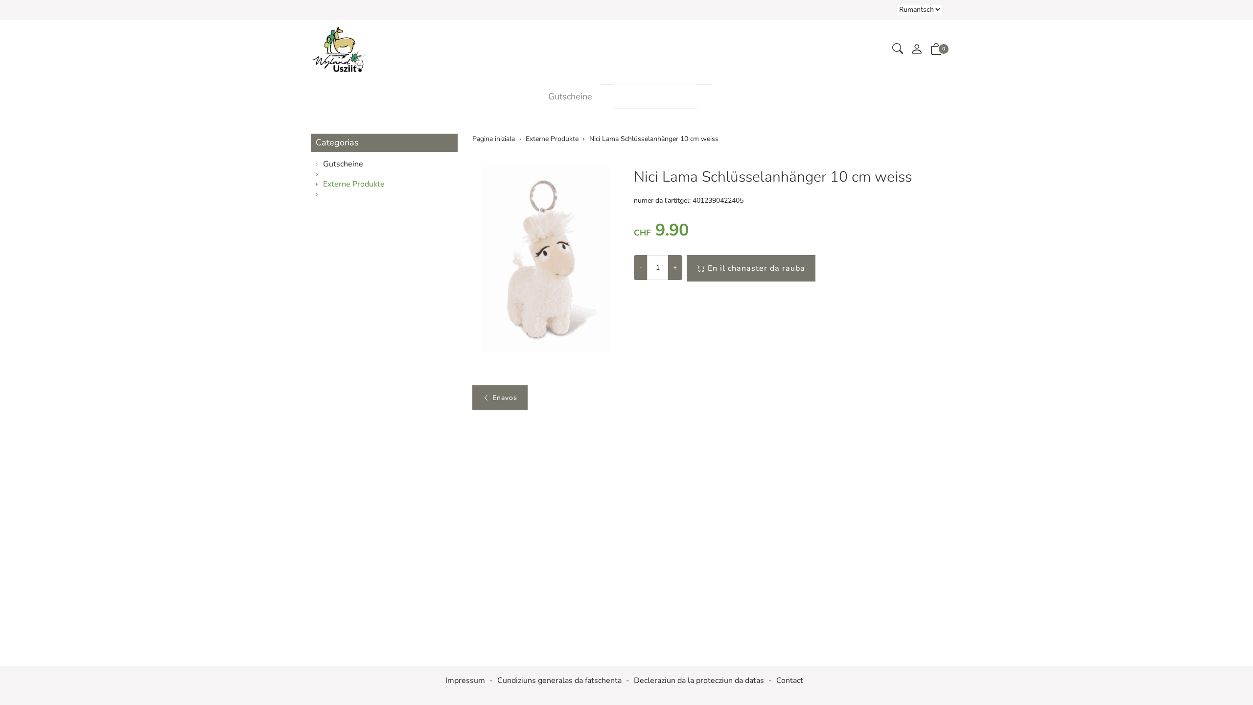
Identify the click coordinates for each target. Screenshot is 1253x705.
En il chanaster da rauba (756, 268)
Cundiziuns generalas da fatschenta (559, 681)
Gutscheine (570, 96)
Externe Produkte (656, 96)
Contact (789, 681)
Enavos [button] (504, 397)
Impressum (465, 681)
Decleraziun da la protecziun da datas (699, 681)
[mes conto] (916, 50)
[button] (897, 49)
